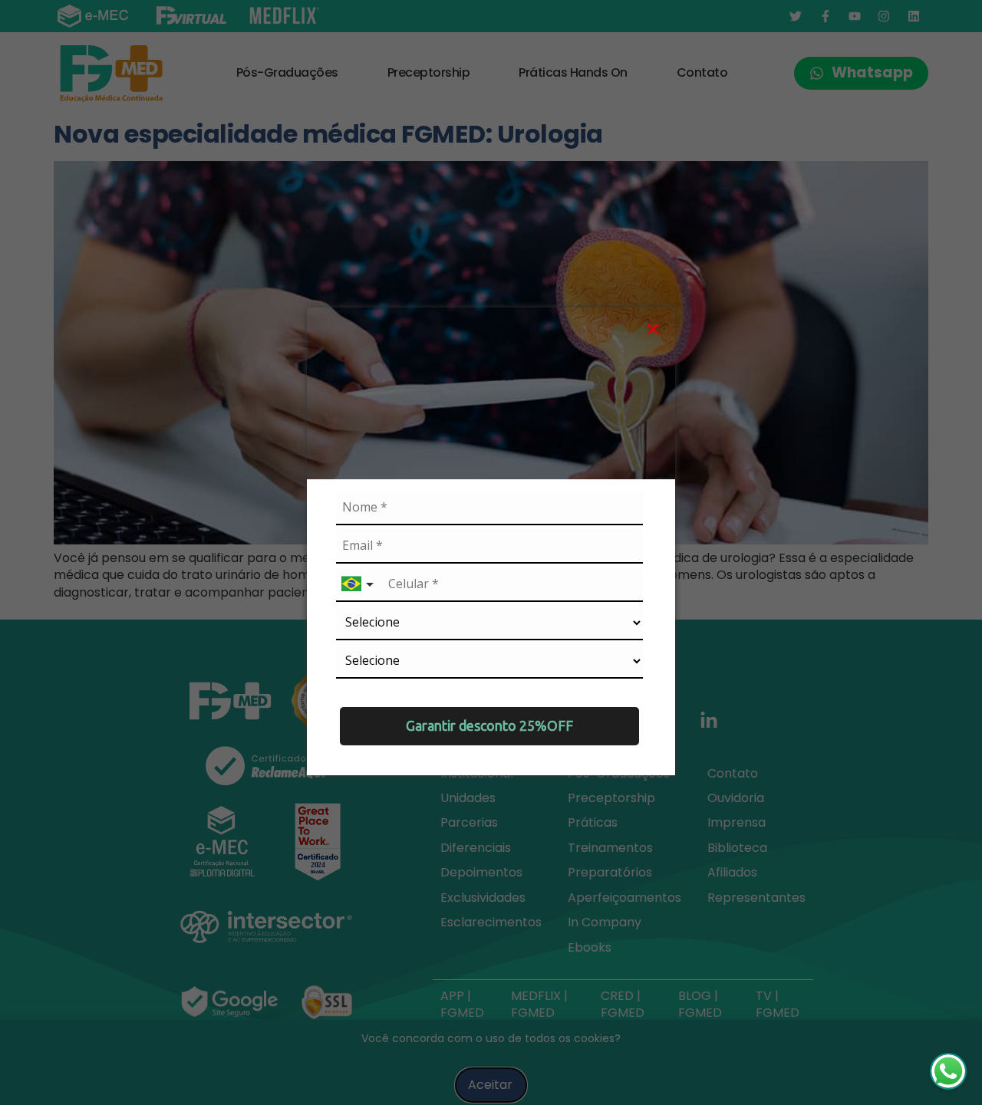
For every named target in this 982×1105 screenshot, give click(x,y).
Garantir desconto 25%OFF (489, 725)
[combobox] (359, 584)
